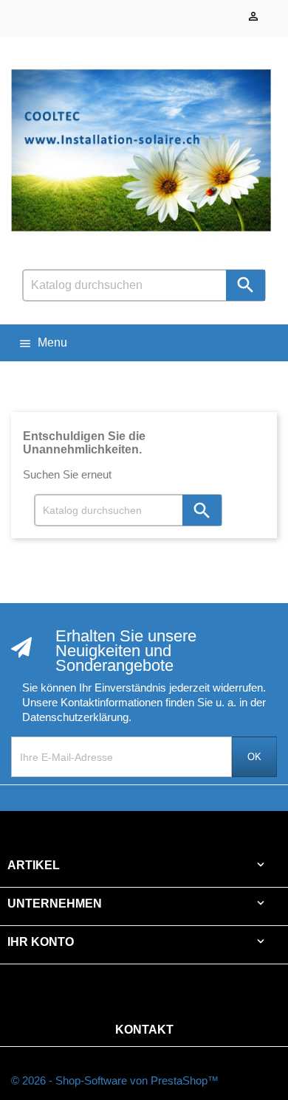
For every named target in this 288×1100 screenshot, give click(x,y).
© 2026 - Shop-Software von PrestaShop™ (115, 1080)
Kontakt (144, 1029)
